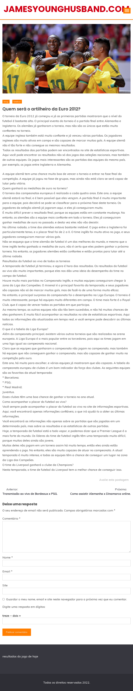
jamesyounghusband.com (66, 9)
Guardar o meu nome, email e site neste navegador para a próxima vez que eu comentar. (66, 599)
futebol (17, 101)
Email (7, 571)
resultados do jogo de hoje (20, 656)
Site (5, 585)
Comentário (11, 518)
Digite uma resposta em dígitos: (23, 606)
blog (6, 101)
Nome (7, 557)
